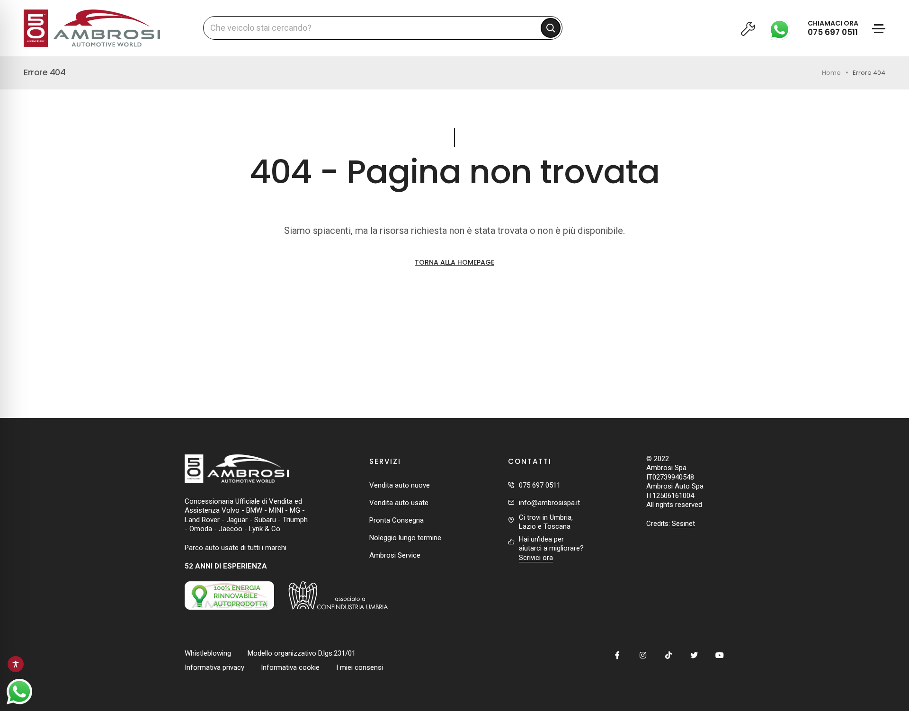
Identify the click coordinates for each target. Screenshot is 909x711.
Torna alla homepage (454, 262)
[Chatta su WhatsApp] (19, 691)
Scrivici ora (536, 557)
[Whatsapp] (782, 27)
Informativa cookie (290, 667)
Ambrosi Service (394, 555)
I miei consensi (359, 667)
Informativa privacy (214, 667)
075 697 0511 (540, 485)
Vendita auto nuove (399, 485)
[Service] (748, 28)
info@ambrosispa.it (549, 502)
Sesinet (683, 523)
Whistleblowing (208, 653)
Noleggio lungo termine (405, 537)
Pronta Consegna (396, 520)
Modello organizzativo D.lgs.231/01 (302, 653)
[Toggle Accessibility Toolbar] (16, 664)
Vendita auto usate (398, 502)
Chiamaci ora (833, 28)
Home (831, 72)
